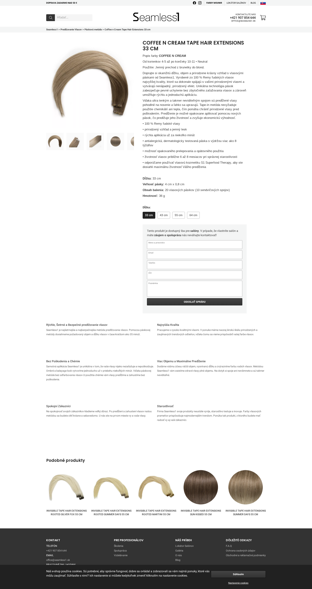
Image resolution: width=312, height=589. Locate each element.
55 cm (179, 215)
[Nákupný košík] (263, 18)
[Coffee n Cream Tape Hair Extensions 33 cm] (55, 141)
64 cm (193, 215)
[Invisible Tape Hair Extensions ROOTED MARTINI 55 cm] (156, 488)
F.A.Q (229, 545)
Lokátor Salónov (184, 545)
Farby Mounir (214, 3)
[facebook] (194, 3)
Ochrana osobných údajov (240, 550)
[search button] (50, 17)
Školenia (118, 545)
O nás (178, 555)
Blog (177, 560)
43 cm (164, 215)
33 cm (149, 215)
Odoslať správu (194, 301)
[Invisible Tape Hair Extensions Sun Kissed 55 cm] (201, 488)
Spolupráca (120, 550)
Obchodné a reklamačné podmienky (246, 555)
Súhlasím (238, 574)
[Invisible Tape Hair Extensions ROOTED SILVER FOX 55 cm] (66, 488)
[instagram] (200, 3)
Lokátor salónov (236, 3)
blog (253, 3)
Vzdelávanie (120, 555)
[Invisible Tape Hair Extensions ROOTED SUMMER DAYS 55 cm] (111, 488)
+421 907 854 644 (243, 17)
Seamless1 (138, 11)
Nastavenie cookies (238, 583)
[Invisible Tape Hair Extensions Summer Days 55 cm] (245, 488)
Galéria (179, 550)
